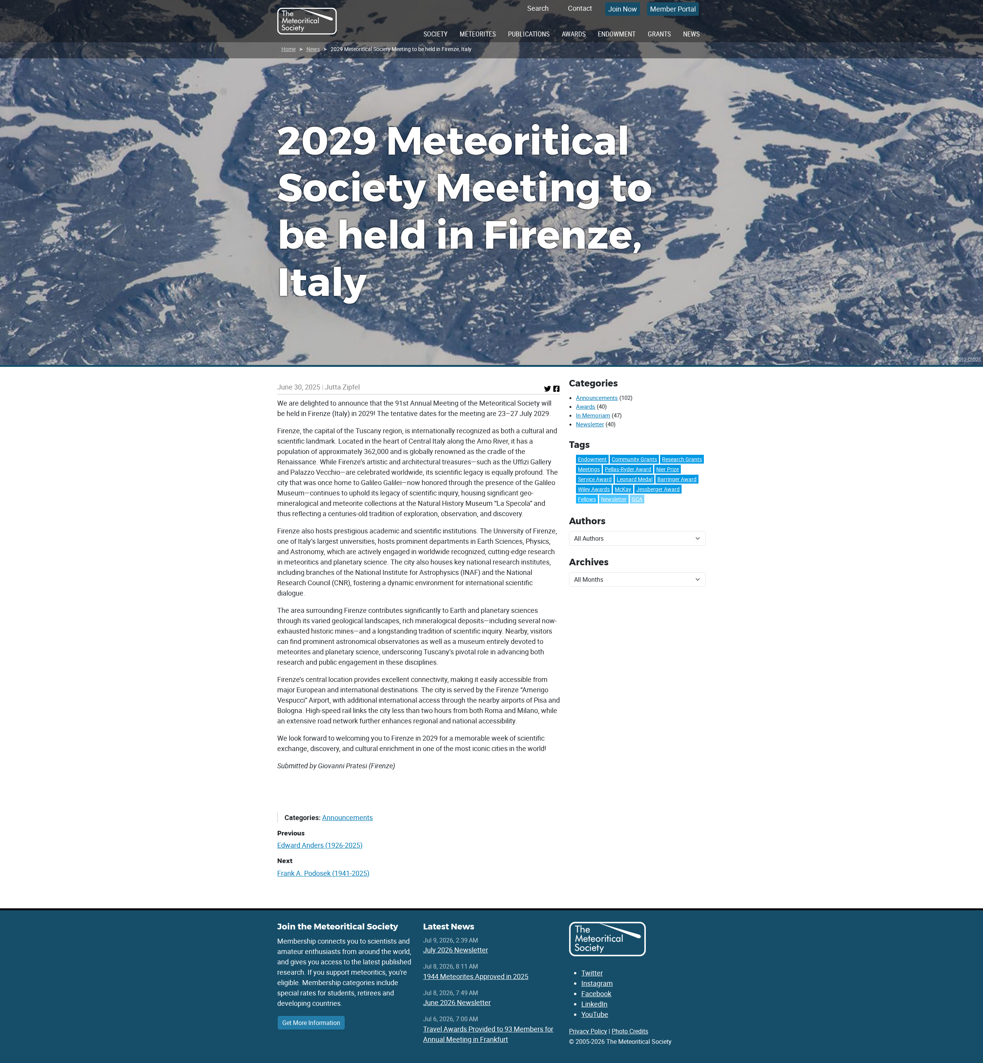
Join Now (622, 8)
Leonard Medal (634, 479)
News (691, 33)
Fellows (587, 499)
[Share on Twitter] (547, 388)
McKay (623, 489)
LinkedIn (594, 1004)
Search (538, 8)
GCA (637, 499)
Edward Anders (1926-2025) (319, 845)
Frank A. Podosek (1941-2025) (323, 873)
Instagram (597, 983)
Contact (580, 8)
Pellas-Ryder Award (628, 469)
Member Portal (673, 8)
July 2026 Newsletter (455, 949)
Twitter (592, 972)
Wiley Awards (594, 489)
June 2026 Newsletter (457, 1002)
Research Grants (682, 459)
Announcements (347, 817)
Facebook (596, 993)
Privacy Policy (588, 1031)
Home (288, 49)
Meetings (589, 469)
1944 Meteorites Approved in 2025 (475, 976)
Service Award (595, 479)
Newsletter (590, 424)
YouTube (594, 1014)
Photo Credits (630, 1031)
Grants (659, 33)
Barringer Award (677, 479)
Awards (574, 33)
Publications (528, 33)
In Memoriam (593, 415)
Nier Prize (667, 469)
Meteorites (478, 33)
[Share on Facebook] (556, 388)
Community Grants (634, 459)
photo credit (966, 358)
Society (435, 33)
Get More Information (311, 1022)
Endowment (616, 33)
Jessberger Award (658, 489)
